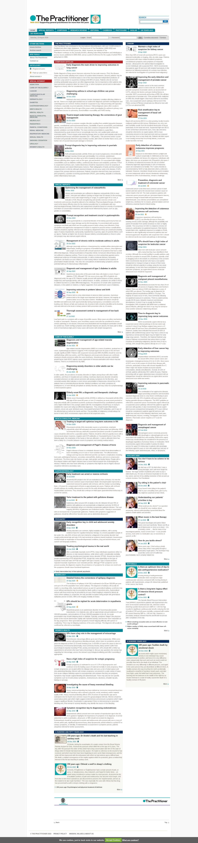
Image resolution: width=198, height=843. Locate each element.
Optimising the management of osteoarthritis (85, 188)
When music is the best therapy (152, 517)
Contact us (34, 61)
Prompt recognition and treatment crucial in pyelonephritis (93, 215)
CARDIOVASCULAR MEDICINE (37, 95)
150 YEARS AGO (36, 33)
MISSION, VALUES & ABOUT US (81, 834)
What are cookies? (130, 840)
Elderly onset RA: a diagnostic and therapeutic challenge (92, 393)
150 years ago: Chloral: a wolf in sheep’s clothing (89, 764)
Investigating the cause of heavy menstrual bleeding (90, 685)
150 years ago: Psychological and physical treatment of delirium (79, 787)
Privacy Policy (60, 834)
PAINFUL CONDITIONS (38, 127)
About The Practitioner (38, 57)
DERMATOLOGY (36, 99)
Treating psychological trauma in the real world (88, 546)
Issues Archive (35, 47)
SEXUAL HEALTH (36, 137)
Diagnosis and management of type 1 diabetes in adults (91, 268)
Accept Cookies (113, 840)
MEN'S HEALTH (36, 109)
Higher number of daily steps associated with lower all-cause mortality (146, 627)
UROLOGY (34, 144)
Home (32, 30)
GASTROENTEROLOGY (39, 106)
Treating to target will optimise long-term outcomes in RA (92, 422)
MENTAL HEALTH (36, 112)
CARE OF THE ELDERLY (39, 88)
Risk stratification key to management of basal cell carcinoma (149, 112)
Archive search (35, 50)
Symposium (62, 30)
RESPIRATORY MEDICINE (39, 134)
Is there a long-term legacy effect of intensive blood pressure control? (152, 592)
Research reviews (78, 30)
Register (163, 37)
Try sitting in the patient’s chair (152, 483)
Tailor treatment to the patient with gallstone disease (90, 497)
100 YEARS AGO (147, 30)
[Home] (65, 25)
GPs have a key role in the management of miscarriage (91, 633)
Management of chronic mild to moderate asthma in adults (93, 241)
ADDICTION (34, 84)
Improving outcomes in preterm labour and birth (88, 290)
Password (115, 37)
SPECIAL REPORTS (46, 30)
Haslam (133, 30)
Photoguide (121, 30)
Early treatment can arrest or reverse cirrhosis (87, 474)
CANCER (33, 91)
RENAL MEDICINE (36, 130)
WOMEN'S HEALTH (37, 147)
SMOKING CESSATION (38, 140)
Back (57, 822)
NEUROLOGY (35, 120)
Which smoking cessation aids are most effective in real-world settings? (147, 623)
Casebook (107, 30)
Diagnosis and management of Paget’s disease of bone (91, 445)
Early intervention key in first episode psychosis (73, 571)
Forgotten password (151, 37)
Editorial (94, 30)
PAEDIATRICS (35, 124)
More (119, 180)
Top (166, 822)
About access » (36, 76)
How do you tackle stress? (150, 541)
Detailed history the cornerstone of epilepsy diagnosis (91, 578)
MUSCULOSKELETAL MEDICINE (38, 116)
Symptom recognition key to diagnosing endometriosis (91, 708)
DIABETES (34, 102)
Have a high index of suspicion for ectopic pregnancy (91, 659)
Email (89, 37)
